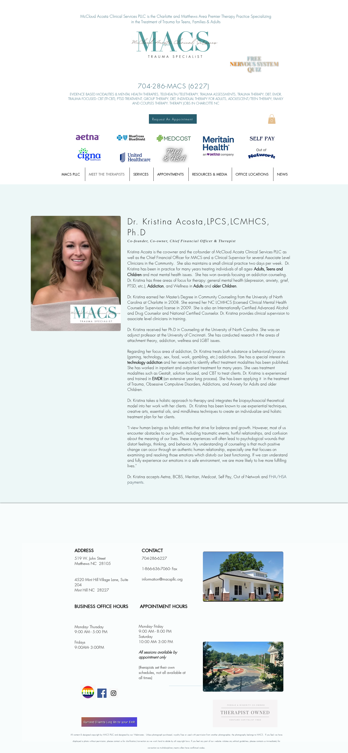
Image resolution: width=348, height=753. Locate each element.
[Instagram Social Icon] (113, 693)
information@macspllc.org (162, 579)
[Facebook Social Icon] (102, 693)
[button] (272, 119)
